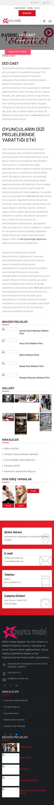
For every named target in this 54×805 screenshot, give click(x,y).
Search (36, 3)
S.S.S (37, 8)
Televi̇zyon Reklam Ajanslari (16, 700)
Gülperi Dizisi (26, 746)
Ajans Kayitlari (11, 448)
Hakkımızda (20, 8)
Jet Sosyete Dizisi (28, 780)
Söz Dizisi (24, 769)
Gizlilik (30, 8)
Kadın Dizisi (25, 757)
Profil (8, 505)
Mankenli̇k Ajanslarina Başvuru (20, 471)
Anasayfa (20, 40)
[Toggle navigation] (50, 21)
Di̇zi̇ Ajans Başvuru (12, 707)
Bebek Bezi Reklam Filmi (31, 366)
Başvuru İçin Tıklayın (18, 51)
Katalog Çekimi (12, 465)
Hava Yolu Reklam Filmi (31, 343)
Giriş (47, 3)
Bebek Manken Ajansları (14, 720)
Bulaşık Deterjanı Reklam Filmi (34, 377)
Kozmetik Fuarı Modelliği (14, 726)
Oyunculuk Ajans (11, 713)
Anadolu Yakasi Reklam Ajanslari (21, 454)
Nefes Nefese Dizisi (29, 355)
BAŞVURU (27, 13)
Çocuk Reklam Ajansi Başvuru (19, 459)
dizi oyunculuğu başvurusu (33, 239)
